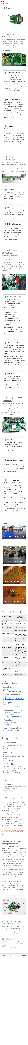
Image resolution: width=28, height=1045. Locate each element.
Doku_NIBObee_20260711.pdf (13, 691)
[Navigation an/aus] (25, 2)
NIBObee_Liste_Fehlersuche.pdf (13, 716)
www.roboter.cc (9, 760)
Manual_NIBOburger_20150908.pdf (14, 699)
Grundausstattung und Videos (13, 730)
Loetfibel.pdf (8, 724)
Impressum (24, 955)
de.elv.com (7, 790)
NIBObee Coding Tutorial (11, 749)
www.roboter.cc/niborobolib (12, 772)
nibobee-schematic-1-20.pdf (12, 707)
